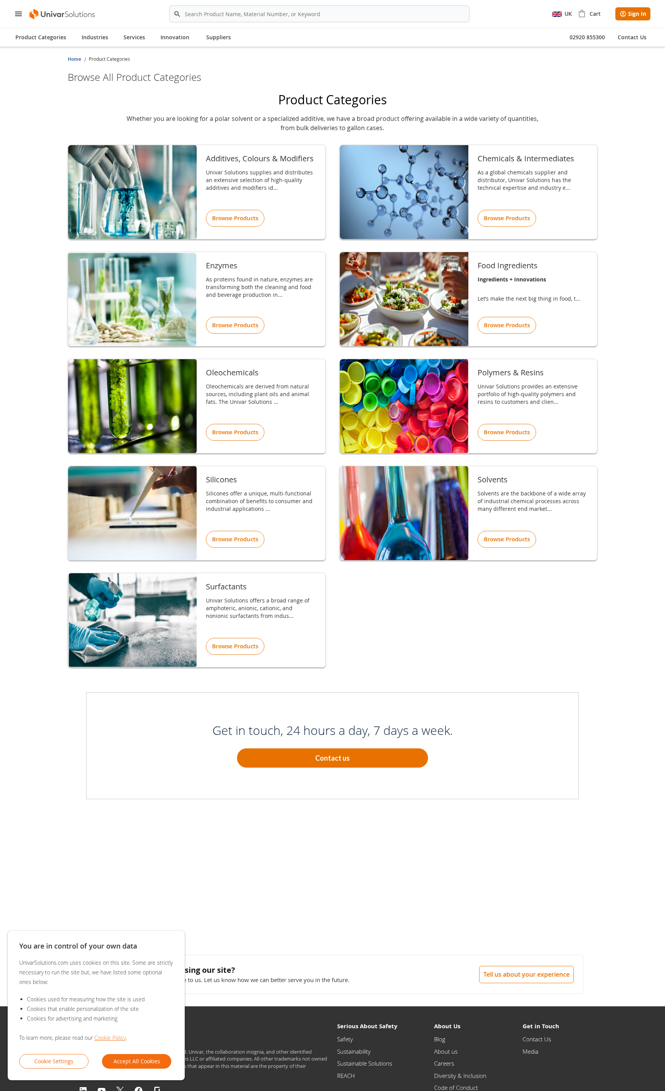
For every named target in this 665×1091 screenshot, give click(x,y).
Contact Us (537, 1039)
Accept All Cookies (137, 1061)
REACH (346, 1075)
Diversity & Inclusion (460, 1075)
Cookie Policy (110, 1037)
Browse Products (235, 218)
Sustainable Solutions (364, 1063)
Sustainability (354, 1051)
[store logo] (62, 14)
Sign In (637, 13)
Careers (444, 1063)
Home (75, 59)
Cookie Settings (54, 1061)
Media (530, 1051)
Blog (439, 1039)
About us (446, 1051)
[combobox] (319, 13)
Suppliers (218, 37)
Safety (345, 1039)
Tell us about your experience (526, 974)
